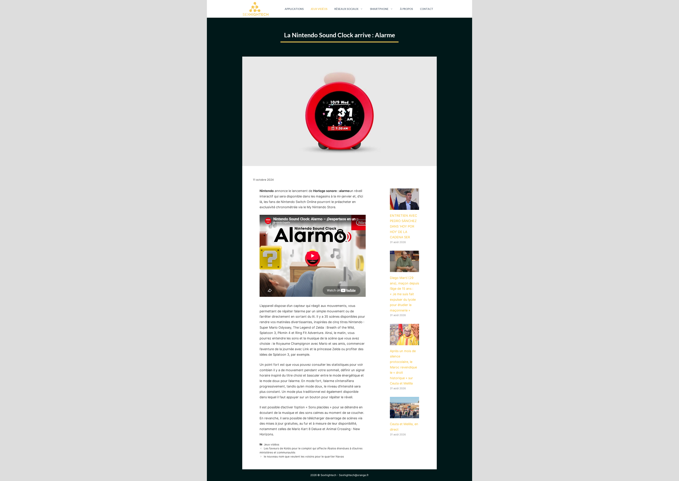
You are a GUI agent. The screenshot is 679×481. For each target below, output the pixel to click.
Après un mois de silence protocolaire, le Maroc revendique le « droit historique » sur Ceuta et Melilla (403, 367)
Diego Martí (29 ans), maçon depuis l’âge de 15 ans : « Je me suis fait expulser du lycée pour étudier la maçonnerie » (404, 294)
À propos (406, 8)
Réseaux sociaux (346, 8)
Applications (294, 8)
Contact (426, 8)
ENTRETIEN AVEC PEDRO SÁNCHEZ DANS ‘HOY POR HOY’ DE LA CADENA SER (403, 226)
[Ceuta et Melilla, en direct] (404, 415)
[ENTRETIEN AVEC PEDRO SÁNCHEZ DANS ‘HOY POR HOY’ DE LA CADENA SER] (404, 207)
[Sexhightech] (255, 9)
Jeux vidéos (319, 8)
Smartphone (379, 8)
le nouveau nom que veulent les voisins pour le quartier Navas (304, 456)
